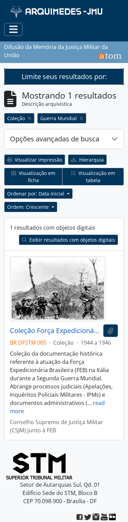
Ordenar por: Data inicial (36, 193)
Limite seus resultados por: (64, 76)
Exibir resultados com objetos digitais (71, 240)
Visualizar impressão (37, 159)
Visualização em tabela (96, 176)
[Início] (57, 11)
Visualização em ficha (36, 176)
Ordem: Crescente (28, 207)
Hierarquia (91, 159)
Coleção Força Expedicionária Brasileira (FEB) (55, 331)
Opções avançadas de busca (54, 138)
